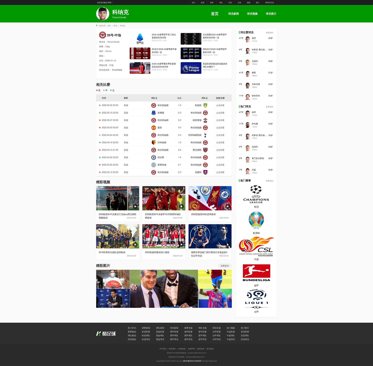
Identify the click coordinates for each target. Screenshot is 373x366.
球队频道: (132, 335)
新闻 (202, 2)
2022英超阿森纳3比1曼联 (157, 252)
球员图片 (271, 13)
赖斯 (254, 72)
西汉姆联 (197, 149)
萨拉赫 (255, 123)
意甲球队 (202, 335)
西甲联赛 (174, 331)
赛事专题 (188, 327)
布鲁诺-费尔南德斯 (260, 49)
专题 (239, 2)
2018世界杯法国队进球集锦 (112, 252)
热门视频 (231, 327)
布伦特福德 (163, 105)
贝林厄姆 (256, 84)
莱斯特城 (162, 164)
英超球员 (160, 339)
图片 (257, 2)
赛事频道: (132, 331)
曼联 (160, 127)
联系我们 (172, 348)
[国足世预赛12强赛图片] (113, 279)
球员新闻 (233, 13)
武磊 (254, 169)
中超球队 (231, 335)
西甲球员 (174, 339)
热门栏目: (132, 327)
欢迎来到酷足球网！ (105, 2)
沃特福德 (162, 142)
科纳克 (122, 25)
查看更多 (225, 265)
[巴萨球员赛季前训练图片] (215, 279)
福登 (254, 37)
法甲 (256, 311)
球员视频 (252, 13)
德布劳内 (256, 95)
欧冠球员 (146, 339)
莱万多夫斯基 (258, 158)
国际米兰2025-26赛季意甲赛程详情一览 (215, 51)
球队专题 (202, 327)
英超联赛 (160, 331)
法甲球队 (217, 335)
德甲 (256, 285)
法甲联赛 (217, 331)
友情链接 (181, 348)
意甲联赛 (202, 331)
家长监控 (210, 348)
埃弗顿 (161, 112)
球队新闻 (160, 327)
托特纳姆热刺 (195, 134)
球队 (221, 2)
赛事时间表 (269, 2)
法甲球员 (217, 339)
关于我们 (162, 348)
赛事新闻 (146, 327)
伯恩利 (198, 172)
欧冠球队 (146, 335)
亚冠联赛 (245, 331)
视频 (248, 2)
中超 (256, 259)
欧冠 (256, 206)
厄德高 (255, 61)
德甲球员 (188, 339)
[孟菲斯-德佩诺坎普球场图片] (215, 298)
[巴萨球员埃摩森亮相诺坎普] (164, 289)
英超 (126, 105)
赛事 (212, 2)
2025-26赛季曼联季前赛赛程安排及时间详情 (164, 65)
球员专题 (217, 327)
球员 (230, 2)
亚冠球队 (245, 335)
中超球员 (231, 339)
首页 (193, 2)
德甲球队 (188, 335)
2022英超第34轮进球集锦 (203, 214)
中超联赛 (231, 331)
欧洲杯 (256, 233)
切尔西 (161, 157)
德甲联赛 (188, 331)
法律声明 (191, 348)
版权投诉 (200, 348)
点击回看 (220, 105)
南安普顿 (197, 120)
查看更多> (270, 32)
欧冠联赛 (146, 331)
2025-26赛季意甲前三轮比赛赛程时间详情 (164, 36)
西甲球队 (174, 335)
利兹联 (198, 105)
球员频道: (132, 339)
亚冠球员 (245, 339)
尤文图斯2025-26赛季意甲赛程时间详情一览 (215, 36)
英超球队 (160, 335)
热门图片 (245, 327)
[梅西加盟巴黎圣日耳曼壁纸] (113, 298)
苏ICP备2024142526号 (192, 361)
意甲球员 (202, 339)
